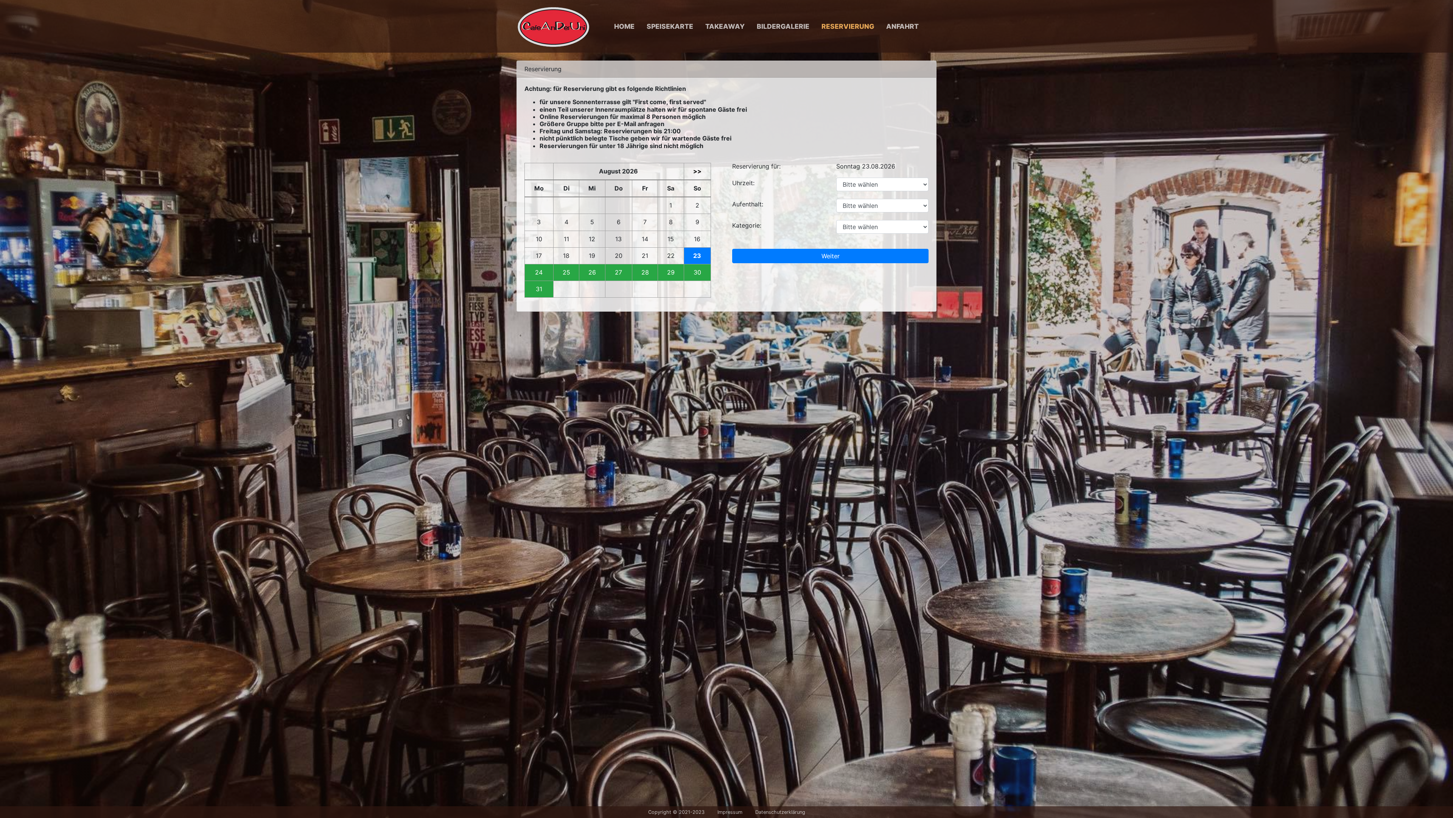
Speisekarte (670, 26)
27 (618, 272)
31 (539, 289)
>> (697, 171)
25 (566, 272)
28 (645, 272)
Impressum (729, 812)
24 (539, 272)
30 (697, 272)
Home (624, 26)
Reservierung (847, 26)
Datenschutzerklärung (780, 812)
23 (697, 255)
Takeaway (725, 26)
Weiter (830, 256)
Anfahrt (902, 26)
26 (592, 272)
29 (671, 272)
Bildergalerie (783, 26)
